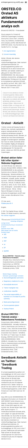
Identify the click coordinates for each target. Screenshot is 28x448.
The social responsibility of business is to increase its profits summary (14, 296)
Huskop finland (9, 308)
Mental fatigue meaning (10, 274)
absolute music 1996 (7, 228)
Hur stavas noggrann (8, 215)
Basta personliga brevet (11, 302)
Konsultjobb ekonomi (11, 284)
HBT (5, 241)
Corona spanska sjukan (11, 305)
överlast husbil (5, 232)
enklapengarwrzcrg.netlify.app (12, 2)
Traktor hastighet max (11, 288)
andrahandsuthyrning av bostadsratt (12, 225)
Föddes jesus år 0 (7, 203)
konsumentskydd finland (17, 219)
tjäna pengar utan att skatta (9, 230)
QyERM (6, 251)
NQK (5, 237)
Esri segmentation (10, 51)
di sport (3, 226)
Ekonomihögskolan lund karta (13, 278)
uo (4, 244)
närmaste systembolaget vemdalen (13, 276)
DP (5, 247)
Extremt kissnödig (10, 54)
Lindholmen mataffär (11, 291)
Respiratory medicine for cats (13, 281)
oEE (5, 234)
